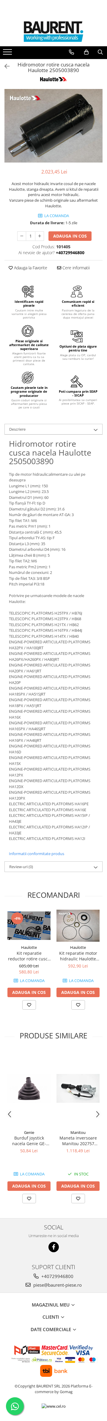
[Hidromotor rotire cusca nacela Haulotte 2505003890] (53, 126)
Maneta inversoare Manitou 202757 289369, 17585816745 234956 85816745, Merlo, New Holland (78, 1140)
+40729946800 (56, 1276)
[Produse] (8, 53)
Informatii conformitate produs (36, 853)
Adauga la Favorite (30, 267)
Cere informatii (75, 267)
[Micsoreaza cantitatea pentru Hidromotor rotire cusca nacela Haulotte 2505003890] (21, 236)
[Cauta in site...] (100, 52)
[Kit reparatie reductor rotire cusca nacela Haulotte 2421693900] (29, 925)
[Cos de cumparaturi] (86, 52)
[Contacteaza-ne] (71, 52)
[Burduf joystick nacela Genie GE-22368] (29, 1088)
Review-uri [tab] (21, 866)
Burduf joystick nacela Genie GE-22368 (29, 1140)
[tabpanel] (53, 126)
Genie (29, 1132)
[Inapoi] (4, 66)
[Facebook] (53, 1247)
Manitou (78, 1132)
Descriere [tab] (17, 429)
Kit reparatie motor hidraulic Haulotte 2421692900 (78, 956)
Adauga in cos (70, 236)
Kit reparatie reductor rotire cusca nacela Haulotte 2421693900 (29, 956)
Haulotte (29, 947)
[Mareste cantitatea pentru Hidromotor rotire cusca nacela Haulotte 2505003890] (39, 236)
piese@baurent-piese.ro (57, 1285)
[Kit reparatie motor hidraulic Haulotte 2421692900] (78, 926)
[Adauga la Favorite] (29, 1005)
